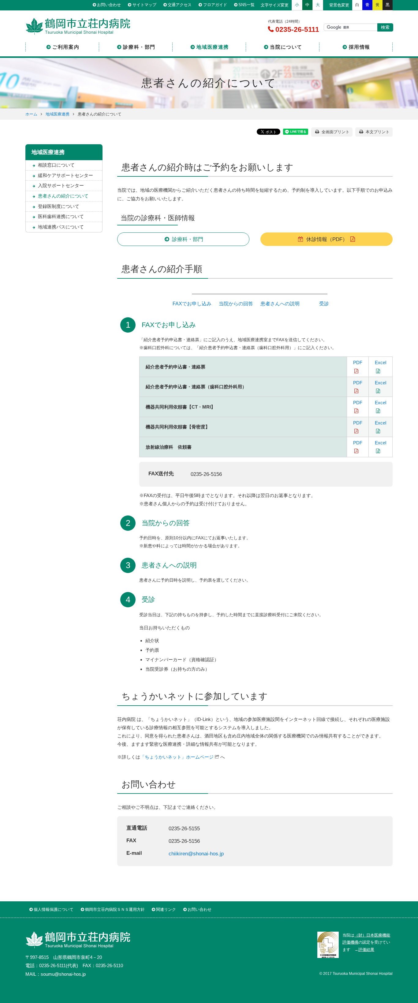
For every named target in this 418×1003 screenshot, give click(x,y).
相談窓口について (56, 165)
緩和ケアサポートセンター (65, 175)
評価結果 (366, 949)
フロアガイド (215, 5)
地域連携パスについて (61, 226)
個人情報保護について (53, 909)
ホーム (31, 114)
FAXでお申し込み (192, 303)
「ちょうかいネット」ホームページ (177, 757)
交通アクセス (180, 5)
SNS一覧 (246, 5)
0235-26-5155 (184, 828)
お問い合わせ (109, 5)
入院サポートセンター (61, 185)
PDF (357, 362)
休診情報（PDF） (327, 239)
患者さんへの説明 (280, 303)
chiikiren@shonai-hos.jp (196, 853)
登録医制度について (58, 206)
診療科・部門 (139, 47)
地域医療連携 (212, 47)
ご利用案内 (65, 47)
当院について (286, 47)
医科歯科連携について (61, 216)
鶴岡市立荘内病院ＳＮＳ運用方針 (115, 909)
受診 (324, 303)
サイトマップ (144, 5)
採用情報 (359, 47)
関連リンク (166, 909)
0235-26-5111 (296, 29)
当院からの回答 (236, 303)
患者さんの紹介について (63, 195)
